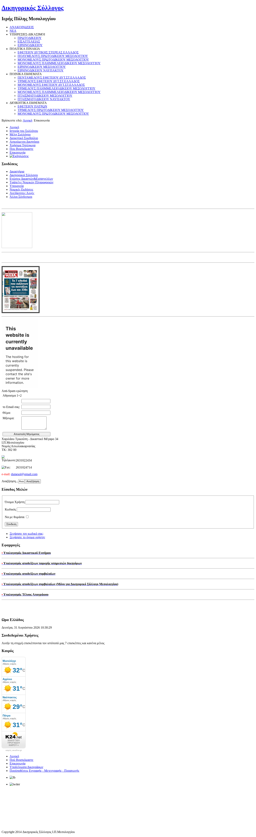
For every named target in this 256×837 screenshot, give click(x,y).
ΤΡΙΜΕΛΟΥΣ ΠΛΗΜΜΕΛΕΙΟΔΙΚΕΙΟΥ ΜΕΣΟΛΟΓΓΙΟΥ (56, 88)
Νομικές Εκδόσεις (21, 189)
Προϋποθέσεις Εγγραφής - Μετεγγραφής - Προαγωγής (44, 770)
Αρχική (27, 120)
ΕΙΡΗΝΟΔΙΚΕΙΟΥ (30, 45)
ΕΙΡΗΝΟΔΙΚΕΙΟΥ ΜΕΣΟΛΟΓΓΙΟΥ (42, 66)
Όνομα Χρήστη (15, 502)
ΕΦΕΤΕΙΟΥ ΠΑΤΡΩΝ (32, 106)
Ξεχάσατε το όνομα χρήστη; (27, 537)
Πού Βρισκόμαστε (21, 760)
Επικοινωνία (17, 152)
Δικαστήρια (17, 171)
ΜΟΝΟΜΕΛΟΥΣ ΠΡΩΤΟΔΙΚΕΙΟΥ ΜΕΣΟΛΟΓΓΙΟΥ (53, 59)
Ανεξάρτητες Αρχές (22, 193)
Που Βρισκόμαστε (21, 149)
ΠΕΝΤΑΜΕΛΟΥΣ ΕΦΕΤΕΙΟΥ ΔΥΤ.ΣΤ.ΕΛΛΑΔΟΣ (52, 77)
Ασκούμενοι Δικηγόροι (24, 141)
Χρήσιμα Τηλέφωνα (22, 145)
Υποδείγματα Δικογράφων (26, 767)
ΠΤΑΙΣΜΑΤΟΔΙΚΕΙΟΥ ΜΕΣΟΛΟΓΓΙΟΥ (45, 95)
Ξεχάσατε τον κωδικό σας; (26, 533)
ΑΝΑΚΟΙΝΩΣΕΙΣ (22, 27)
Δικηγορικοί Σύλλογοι (24, 175)
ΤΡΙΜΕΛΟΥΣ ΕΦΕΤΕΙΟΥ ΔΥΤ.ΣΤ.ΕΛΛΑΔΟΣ (49, 81)
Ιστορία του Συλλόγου (24, 131)
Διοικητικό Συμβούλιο (24, 138)
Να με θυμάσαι (14, 517)
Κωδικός (10, 509)
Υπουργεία (17, 186)
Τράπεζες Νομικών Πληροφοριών (31, 182)
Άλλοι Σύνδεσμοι (21, 196)
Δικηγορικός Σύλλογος (33, 7)
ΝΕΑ (13, 30)
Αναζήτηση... (10, 481)
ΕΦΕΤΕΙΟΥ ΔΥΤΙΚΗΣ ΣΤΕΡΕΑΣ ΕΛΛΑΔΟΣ (48, 52)
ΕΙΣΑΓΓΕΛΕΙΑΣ (29, 41)
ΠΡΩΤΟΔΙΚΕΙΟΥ (30, 38)
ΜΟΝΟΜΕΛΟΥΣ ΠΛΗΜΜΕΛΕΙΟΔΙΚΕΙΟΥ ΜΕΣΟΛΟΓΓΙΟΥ (59, 63)
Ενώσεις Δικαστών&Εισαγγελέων (31, 178)
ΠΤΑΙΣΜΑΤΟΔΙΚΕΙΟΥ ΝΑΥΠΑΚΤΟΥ (44, 99)
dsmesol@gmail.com (24, 474)
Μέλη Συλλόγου (20, 134)
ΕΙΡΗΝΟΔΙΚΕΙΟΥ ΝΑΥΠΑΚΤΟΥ (41, 70)
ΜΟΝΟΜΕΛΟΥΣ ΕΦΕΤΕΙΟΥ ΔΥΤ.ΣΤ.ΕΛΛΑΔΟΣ (51, 84)
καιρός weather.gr (14, 750)
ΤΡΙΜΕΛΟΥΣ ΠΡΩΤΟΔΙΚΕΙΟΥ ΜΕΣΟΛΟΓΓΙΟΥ (51, 110)
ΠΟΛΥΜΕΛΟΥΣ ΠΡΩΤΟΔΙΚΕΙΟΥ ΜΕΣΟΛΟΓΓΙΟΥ (53, 56)
